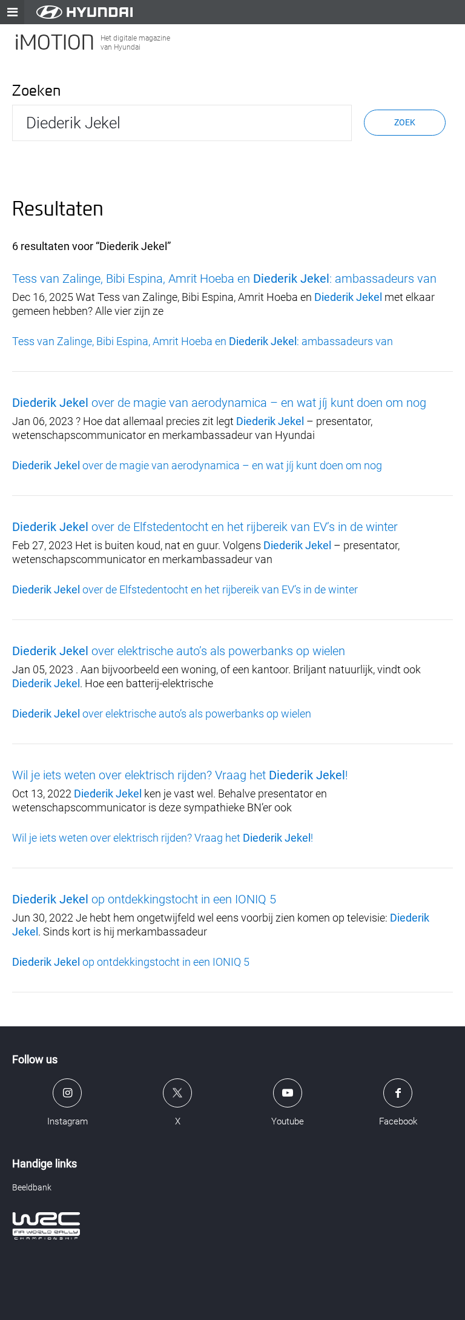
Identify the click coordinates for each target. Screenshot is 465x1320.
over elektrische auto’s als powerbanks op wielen (178, 651)
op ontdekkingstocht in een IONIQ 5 (144, 899)
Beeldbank (31, 1187)
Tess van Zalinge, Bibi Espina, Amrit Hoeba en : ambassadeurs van (224, 278)
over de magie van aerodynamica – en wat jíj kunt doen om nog (219, 402)
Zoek (404, 122)
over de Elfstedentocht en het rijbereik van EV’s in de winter (205, 527)
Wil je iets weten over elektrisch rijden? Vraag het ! (180, 775)
